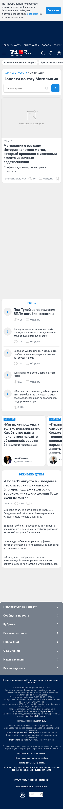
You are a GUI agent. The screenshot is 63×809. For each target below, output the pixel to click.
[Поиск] (43, 53)
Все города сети (14, 668)
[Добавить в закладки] (57, 179)
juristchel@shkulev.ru (35, 716)
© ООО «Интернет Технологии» (31, 786)
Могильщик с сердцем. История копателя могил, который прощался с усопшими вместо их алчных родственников (30, 154)
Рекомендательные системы (31, 763)
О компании (11, 650)
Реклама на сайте (15, 633)
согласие (32, 13)
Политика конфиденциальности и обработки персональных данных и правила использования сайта (31, 768)
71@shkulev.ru (46, 711)
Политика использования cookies (31, 758)
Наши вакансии (14, 659)
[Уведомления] (51, 53)
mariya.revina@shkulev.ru (21, 740)
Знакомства (31, 45)
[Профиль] (59, 53)
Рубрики (9, 624)
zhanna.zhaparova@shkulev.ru (20, 733)
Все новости (19, 73)
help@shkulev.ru (38, 721)
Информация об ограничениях (31, 753)
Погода (46, 45)
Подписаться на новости (20, 606)
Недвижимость (11, 45)
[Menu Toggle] (4, 53)
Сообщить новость (16, 615)
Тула (6, 73)
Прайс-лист (11, 642)
